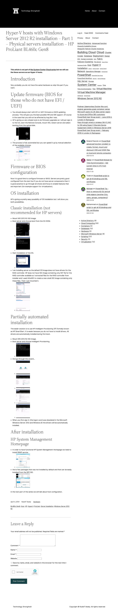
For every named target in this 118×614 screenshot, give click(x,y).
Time (104, 85)
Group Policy (105, 62)
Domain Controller (87, 59)
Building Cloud (86, 52)
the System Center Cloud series (43, 70)
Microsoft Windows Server (91, 234)
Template (99, 85)
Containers (85, 226)
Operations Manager (93, 71)
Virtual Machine (104, 88)
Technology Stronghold (30, 11)
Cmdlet (80, 56)
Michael (90, 189)
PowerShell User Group (97, 75)
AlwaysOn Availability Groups (86, 46)
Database (88, 56)
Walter (89, 160)
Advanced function (99, 43)
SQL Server (82, 81)
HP (26, 506)
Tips (94, 89)
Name (14, 550)
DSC (95, 59)
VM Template (87, 95)
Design (107, 56)
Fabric (100, 59)
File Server (97, 62)
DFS (78, 59)
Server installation (47, 506)
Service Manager (101, 78)
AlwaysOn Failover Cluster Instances (90, 49)
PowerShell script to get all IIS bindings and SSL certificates (98, 179)
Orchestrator (104, 71)
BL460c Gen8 (15, 506)
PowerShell (84, 74)
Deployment (98, 56)
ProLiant (37, 506)
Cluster (108, 52)
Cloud (100, 52)
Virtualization (86, 242)
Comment (15, 546)
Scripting (84, 237)
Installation (82, 68)
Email (13, 554)
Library (90, 68)
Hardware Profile (81, 65)
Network (81, 71)
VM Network (80, 95)
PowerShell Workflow (84, 78)
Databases (85, 228)
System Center (86, 84)
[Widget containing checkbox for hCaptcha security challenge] (24, 571)
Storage (91, 81)
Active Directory (84, 43)
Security (95, 78)
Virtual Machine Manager (91, 92)
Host (22, 506)
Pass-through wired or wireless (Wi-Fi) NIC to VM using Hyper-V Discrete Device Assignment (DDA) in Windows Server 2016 (94, 125)
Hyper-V (30, 506)
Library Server (103, 68)
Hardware (36, 502)
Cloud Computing (88, 223)
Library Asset (96, 68)
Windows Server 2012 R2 (89, 98)
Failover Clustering (85, 62)
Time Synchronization (84, 89)
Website (14, 558)
